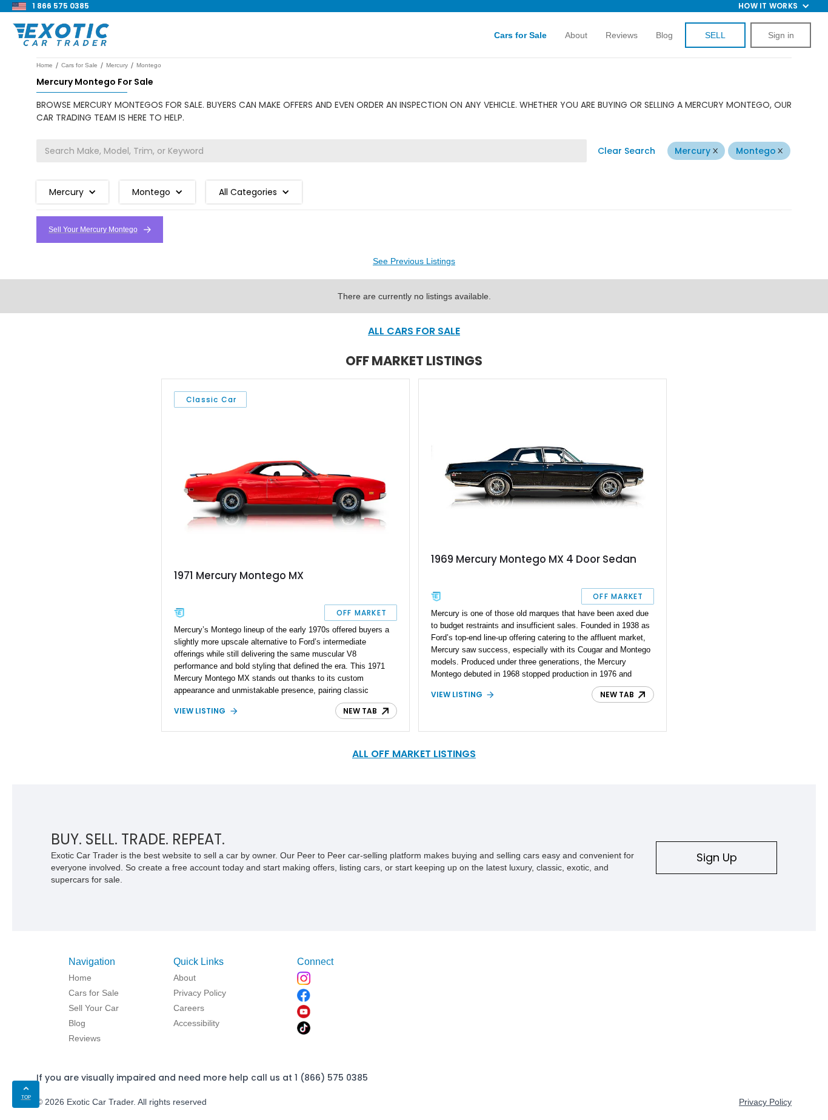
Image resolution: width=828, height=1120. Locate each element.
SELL (715, 35)
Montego (756, 151)
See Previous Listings (414, 261)
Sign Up (716, 857)
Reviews (622, 35)
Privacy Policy (765, 1102)
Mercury (692, 151)
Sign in (781, 35)
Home (44, 65)
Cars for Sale (79, 65)
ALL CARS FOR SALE (414, 331)
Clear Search (626, 151)
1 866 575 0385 (60, 6)
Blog (664, 35)
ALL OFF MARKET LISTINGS (414, 754)
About (576, 35)
